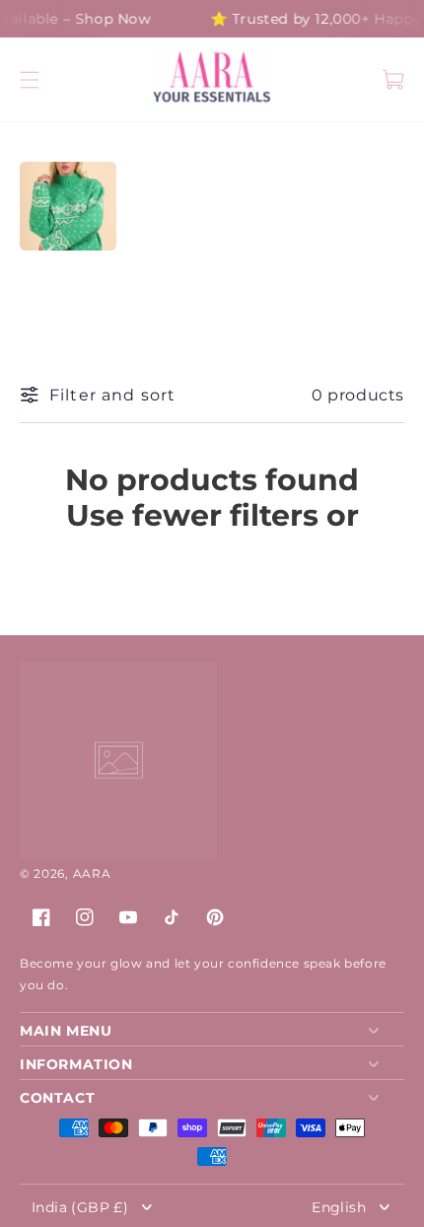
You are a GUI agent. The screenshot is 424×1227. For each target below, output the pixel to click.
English (339, 1206)
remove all (212, 551)
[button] (29, 80)
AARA (92, 873)
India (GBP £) (80, 1206)
